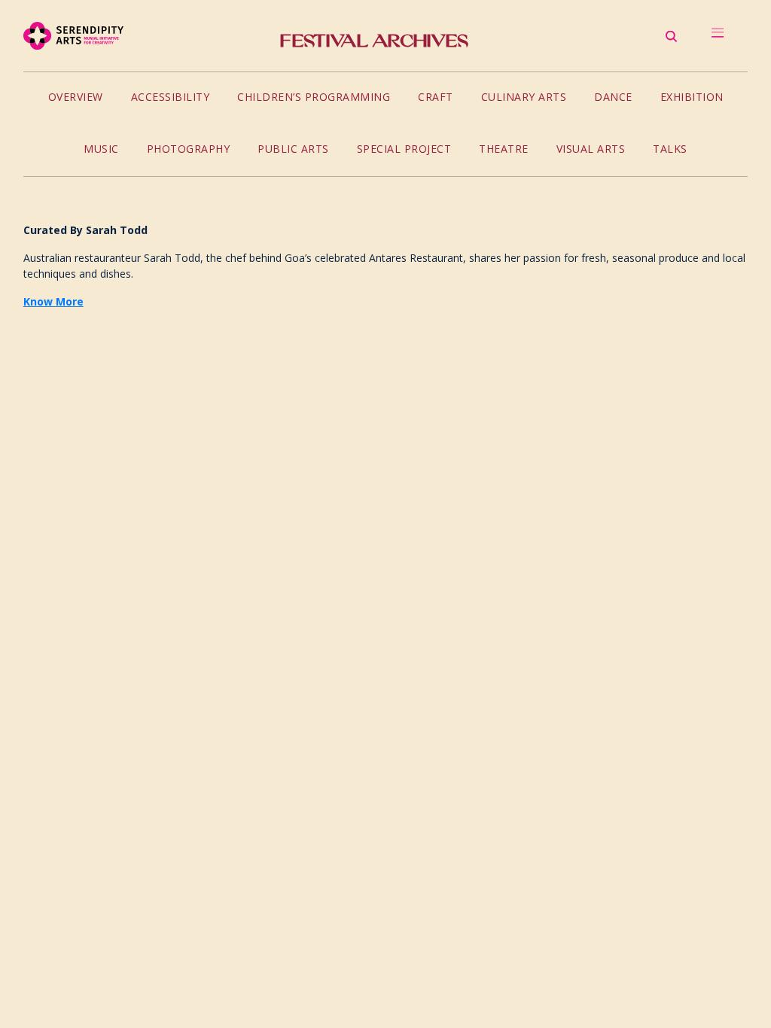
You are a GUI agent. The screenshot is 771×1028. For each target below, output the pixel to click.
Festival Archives (374, 41)
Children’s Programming (313, 97)
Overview (75, 97)
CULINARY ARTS (524, 97)
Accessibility (170, 97)
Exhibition (692, 97)
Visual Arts (591, 148)
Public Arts (293, 148)
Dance (613, 97)
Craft (435, 97)
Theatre (504, 148)
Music (101, 148)
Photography (188, 148)
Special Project (404, 148)
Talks (670, 148)
